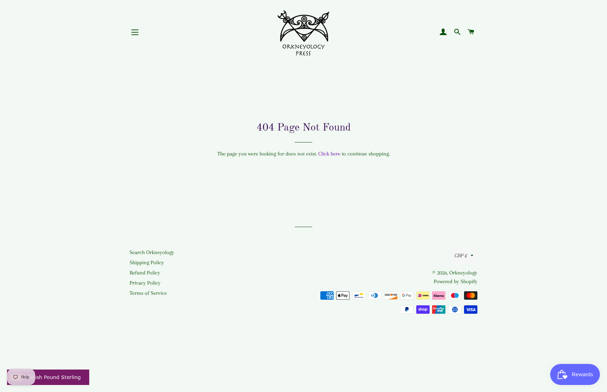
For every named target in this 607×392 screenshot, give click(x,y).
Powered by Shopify (455, 281)
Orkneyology (463, 273)
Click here (329, 154)
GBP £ (461, 255)
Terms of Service (148, 293)
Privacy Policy (145, 283)
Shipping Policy (147, 262)
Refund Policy (145, 273)
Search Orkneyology (152, 252)
